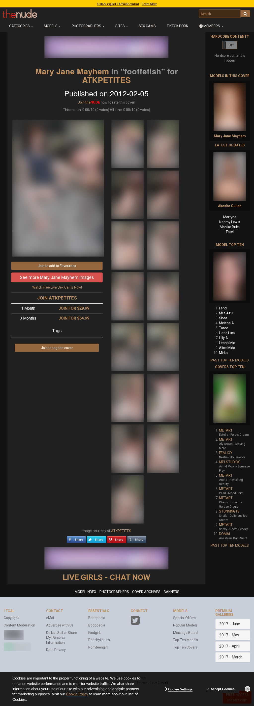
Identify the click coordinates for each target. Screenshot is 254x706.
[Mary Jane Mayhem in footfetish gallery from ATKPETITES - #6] (163, 245)
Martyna (229, 217)
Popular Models (185, 625)
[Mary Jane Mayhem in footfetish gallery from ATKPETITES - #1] (128, 144)
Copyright (11, 618)
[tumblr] (136, 538)
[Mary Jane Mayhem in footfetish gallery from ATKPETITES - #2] (163, 144)
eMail (50, 618)
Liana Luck (227, 333)
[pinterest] (116, 538)
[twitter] (96, 538)
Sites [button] (120, 26)
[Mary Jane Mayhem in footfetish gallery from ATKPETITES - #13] (128, 448)
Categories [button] (20, 26)
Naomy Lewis (229, 222)
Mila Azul (226, 313)
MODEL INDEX (85, 592)
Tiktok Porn (177, 26)
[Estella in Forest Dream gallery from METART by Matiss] (230, 398)
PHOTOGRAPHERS (114, 592)
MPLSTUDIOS (229, 462)
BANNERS (171, 592)
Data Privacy (56, 650)
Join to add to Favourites (57, 266)
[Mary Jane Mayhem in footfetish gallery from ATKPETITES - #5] (128, 245)
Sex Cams (147, 26)
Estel (230, 232)
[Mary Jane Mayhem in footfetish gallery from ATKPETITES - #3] (128, 194)
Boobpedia (96, 625)
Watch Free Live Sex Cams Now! (57, 287)
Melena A (226, 323)
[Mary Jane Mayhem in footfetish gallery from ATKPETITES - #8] (163, 296)
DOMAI (224, 534)
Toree (223, 328)
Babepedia (96, 618)
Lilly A (223, 338)
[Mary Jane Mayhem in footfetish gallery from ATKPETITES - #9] (128, 347)
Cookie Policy (77, 694)
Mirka (223, 353)
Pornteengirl (98, 647)
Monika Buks (230, 227)
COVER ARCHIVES (146, 592)
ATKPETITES (106, 79)
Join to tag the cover (57, 348)
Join (81, 102)
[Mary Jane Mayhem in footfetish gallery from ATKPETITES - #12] (163, 398)
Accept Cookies (222, 689)
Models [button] (51, 26)
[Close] (247, 689)
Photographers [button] (87, 26)
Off (231, 45)
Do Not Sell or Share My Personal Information (61, 638)
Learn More (149, 4)
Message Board (185, 633)
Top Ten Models (185, 640)
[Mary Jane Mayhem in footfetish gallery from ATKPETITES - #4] (163, 194)
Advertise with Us (59, 625)
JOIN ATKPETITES (57, 298)
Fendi (223, 308)
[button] (211, 26)
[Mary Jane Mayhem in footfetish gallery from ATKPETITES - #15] (127, 499)
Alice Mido (227, 348)
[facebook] (76, 538)
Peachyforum (99, 640)
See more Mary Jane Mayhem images (57, 277)
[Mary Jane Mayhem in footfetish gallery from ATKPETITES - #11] (128, 398)
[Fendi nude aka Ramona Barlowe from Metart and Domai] (230, 276)
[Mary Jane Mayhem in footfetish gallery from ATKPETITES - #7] (128, 296)
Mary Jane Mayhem (72, 71)
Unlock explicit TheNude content (118, 4)
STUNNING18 (229, 511)
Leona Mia (227, 343)
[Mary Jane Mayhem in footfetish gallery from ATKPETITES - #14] (163, 448)
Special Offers (184, 618)
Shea (223, 318)
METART (226, 430)
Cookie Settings (180, 689)
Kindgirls (94, 633)
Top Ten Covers (185, 647)
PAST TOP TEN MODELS (230, 360)
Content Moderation (19, 625)
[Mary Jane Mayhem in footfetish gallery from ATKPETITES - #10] (163, 347)
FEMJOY (225, 453)
